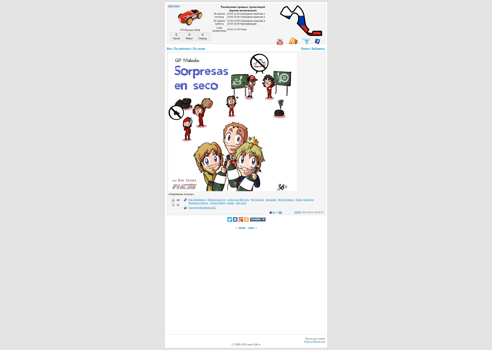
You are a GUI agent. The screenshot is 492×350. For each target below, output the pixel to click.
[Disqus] (246, 285)
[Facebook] (317, 41)
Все (169, 48)
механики (271, 199)
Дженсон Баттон (217, 199)
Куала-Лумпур (217, 203)
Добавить (318, 48)
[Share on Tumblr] (258, 219)
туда (251, 227)
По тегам (199, 48)
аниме (230, 203)
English (176, 6)
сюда (241, 227)
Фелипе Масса (286, 199)
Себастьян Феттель (238, 199)
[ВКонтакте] (235, 219)
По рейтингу (182, 48)
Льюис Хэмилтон (305, 199)
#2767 (297, 212)
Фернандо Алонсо (198, 203)
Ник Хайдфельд (197, 199)
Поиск (305, 48)
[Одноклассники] (246, 219)
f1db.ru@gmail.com (314, 341)
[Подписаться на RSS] (293, 42)
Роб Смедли (257, 199)
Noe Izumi (241, 203)
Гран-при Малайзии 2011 (202, 207)
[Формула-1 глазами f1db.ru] (190, 14)
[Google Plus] (241, 219)
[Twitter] (229, 219)
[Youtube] (280, 42)
